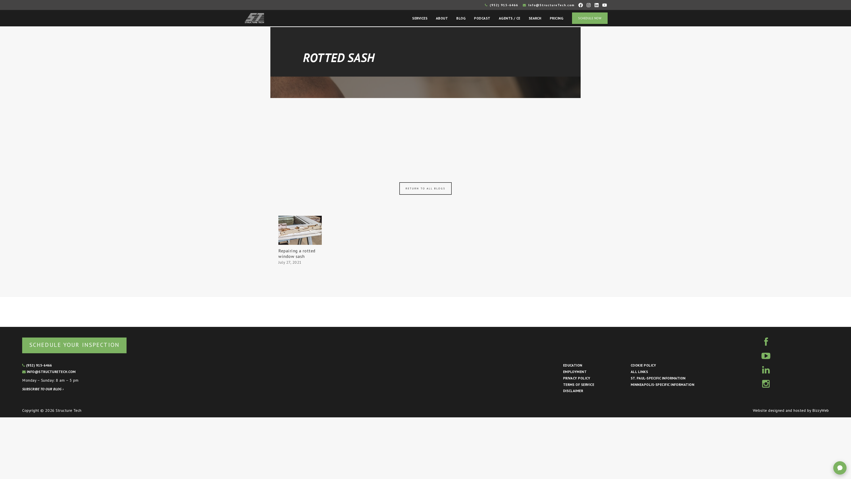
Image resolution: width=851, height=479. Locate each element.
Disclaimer (573, 391)
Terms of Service (578, 384)
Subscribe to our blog (43, 389)
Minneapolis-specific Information (662, 384)
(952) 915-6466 (503, 5)
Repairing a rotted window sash (297, 253)
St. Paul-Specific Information (658, 378)
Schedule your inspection (74, 344)
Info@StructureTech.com (551, 5)
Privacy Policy (576, 378)
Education (572, 365)
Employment (575, 371)
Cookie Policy (643, 365)
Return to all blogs (425, 188)
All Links (639, 371)
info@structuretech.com (51, 371)
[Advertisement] (425, 131)
